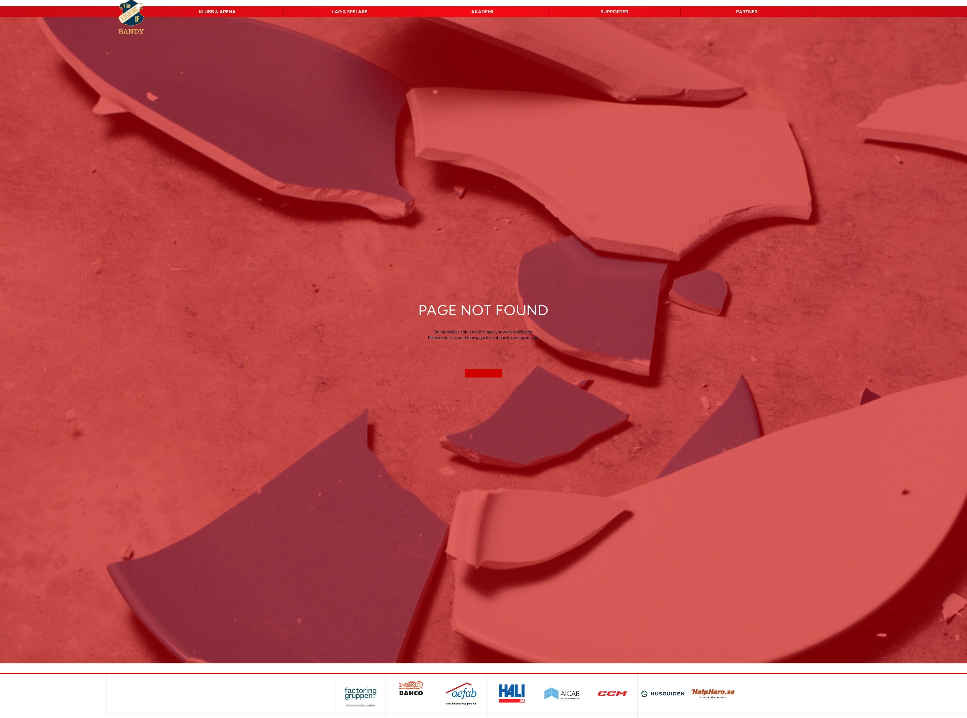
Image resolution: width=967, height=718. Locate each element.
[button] (217, 11)
